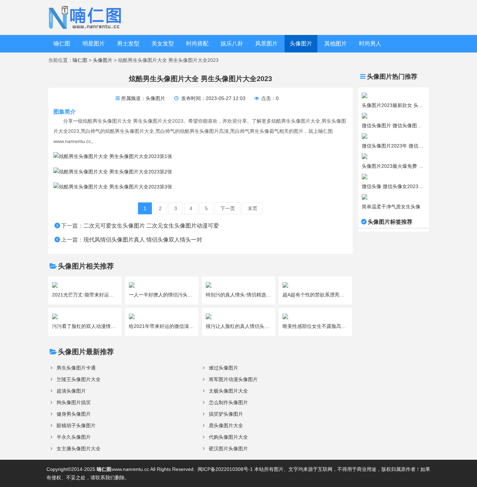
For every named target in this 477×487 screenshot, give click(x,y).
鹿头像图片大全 (226, 425)
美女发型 (163, 43)
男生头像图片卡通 (76, 368)
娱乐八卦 (232, 43)
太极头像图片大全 (228, 391)
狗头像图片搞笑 (74, 402)
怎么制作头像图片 (228, 402)
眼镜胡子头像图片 (76, 425)
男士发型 (128, 43)
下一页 (227, 208)
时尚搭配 (197, 43)
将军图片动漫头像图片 (233, 379)
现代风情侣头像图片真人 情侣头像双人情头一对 (142, 240)
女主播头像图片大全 (79, 448)
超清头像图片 (71, 391)
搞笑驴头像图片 (226, 414)
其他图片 (335, 43)
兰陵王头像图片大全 (79, 379)
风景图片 (266, 43)
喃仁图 (61, 43)
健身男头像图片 (74, 414)
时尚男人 (370, 43)
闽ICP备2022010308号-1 (225, 469)
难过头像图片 (223, 368)
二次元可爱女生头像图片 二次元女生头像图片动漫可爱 (151, 226)
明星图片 (93, 43)
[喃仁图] (86, 17)
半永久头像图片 (74, 437)
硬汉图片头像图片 (228, 448)
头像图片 (301, 43)
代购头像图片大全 (228, 437)
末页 (252, 208)
